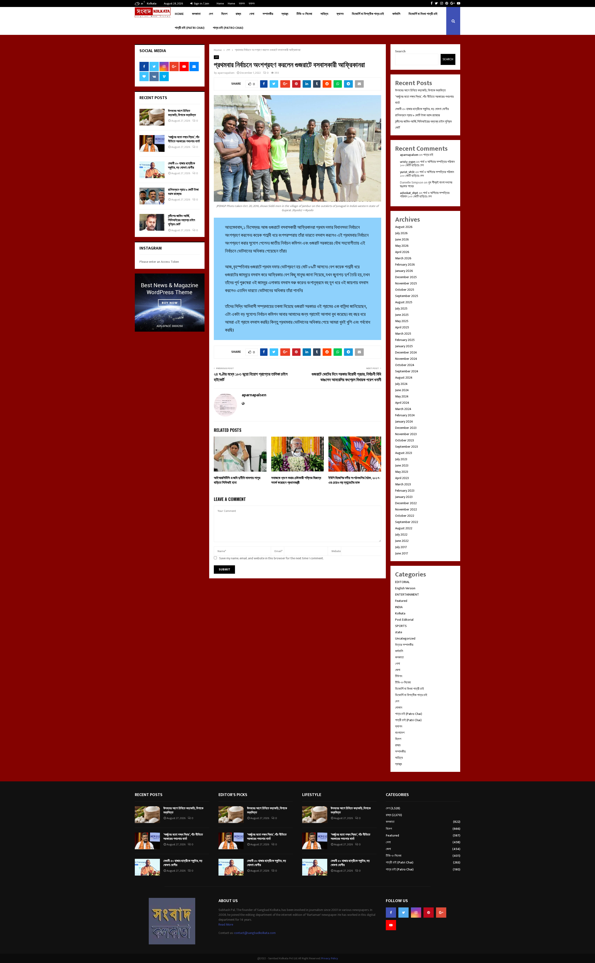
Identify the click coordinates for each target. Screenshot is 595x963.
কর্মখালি (396, 14)
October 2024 (404, 365)
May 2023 (401, 471)
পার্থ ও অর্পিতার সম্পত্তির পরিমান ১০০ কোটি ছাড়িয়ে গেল (427, 163)
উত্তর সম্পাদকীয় (404, 644)
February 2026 (405, 264)
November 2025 (406, 283)
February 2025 (405, 340)
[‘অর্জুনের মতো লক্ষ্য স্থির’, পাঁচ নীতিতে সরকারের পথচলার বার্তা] (152, 143)
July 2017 (401, 547)
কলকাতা (196, 14)
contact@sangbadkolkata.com (255, 933)
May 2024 (402, 396)
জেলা (397, 670)
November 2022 (406, 509)
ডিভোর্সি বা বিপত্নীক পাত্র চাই (368, 14)
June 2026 (402, 239)
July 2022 (401, 534)
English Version (405, 588)
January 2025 (404, 346)
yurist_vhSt (407, 172)
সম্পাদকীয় (268, 14)
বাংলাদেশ (399, 732)
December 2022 (406, 503)
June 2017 (401, 553)
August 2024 (404, 377)
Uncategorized (405, 638)
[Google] (441, 912)
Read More (225, 924)
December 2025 (406, 277)
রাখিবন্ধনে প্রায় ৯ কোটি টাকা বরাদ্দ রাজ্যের (183, 192)
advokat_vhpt (409, 193)
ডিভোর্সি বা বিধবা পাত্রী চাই (423, 14)
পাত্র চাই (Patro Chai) (228, 27)
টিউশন (398, 676)
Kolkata (400, 613)
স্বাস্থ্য (284, 14)
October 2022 (404, 515)
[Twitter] (403, 912)
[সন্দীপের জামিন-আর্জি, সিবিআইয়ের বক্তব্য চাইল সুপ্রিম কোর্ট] (152, 222)
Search (400, 51)
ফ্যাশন (242, 3)
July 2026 (401, 233)
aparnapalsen (226, 72)
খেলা (251, 14)
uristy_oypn (407, 161)
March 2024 (403, 409)
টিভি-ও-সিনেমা (304, 14)
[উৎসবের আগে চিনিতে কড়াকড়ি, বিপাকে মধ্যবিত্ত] (152, 117)
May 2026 (402, 245)
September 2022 (406, 522)
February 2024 (405, 415)
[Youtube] (391, 925)
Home (220, 3)
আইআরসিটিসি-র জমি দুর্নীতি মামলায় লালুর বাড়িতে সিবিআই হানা (237, 480)
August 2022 (403, 528)
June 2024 (402, 390)
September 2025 (406, 296)
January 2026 (404, 270)
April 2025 (402, 327)
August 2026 (404, 227)
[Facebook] (391, 912)
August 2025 (403, 302)
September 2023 (406, 446)
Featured (401, 600)
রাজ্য (238, 14)
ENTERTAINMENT (407, 594)
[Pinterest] (428, 912)
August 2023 (403, 453)
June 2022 (402, 540)
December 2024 (406, 352)
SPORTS (401, 626)
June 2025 (402, 314)
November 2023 (406, 434)
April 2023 (402, 478)
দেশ (211, 14)
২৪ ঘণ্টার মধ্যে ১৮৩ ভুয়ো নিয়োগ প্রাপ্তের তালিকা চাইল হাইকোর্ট (251, 377)
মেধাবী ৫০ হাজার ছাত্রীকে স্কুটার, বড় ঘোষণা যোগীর (181, 165)
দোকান (398, 707)
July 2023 (401, 459)
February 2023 (404, 490)
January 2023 (404, 497)
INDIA (399, 607)
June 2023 (401, 465)
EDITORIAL (402, 582)
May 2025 (401, 321)
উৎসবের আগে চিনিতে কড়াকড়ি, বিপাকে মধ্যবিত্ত (182, 113)
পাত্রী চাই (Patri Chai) (190, 27)
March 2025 (403, 333)
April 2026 (402, 252)
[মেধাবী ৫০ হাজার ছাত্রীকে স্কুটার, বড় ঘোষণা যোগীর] (152, 169)
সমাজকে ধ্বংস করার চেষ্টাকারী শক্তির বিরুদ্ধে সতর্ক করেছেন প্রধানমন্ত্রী (296, 480)
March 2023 (403, 484)
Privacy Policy (329, 958)
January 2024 (404, 421)
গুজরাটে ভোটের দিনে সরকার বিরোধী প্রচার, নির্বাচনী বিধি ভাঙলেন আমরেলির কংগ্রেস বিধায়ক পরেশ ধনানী (346, 377)
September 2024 (406, 371)
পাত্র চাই (428, 154)
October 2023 (404, 440)
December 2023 (405, 427)
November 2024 (406, 358)
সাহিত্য (324, 14)
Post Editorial (404, 619)
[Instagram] (416, 912)
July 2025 (401, 308)
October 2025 (404, 289)
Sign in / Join (201, 3)
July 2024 (401, 384)
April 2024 (402, 402)
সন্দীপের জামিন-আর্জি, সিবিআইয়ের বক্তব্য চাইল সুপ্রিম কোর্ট (181, 220)
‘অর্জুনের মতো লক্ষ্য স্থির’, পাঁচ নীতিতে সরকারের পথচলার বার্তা (184, 139)
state (398, 632)
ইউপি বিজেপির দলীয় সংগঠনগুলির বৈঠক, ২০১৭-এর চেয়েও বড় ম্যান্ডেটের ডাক (354, 480)
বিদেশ (224, 14)
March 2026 (403, 258)
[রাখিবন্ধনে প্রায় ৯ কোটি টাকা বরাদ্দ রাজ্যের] (152, 196)
